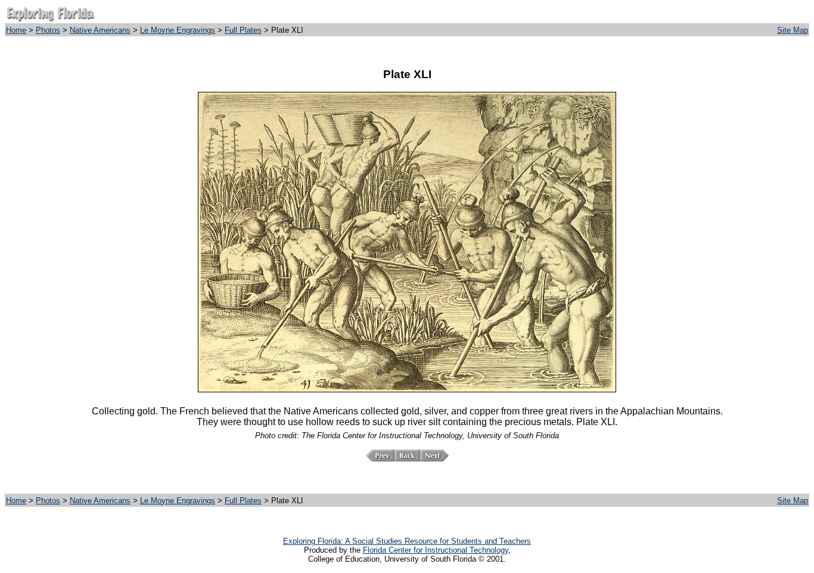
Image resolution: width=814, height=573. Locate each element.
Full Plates (243, 30)
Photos (48, 30)
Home (16, 30)
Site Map (792, 30)
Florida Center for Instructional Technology (435, 550)
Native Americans (100, 30)
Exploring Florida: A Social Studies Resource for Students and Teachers (407, 541)
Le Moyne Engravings (177, 30)
